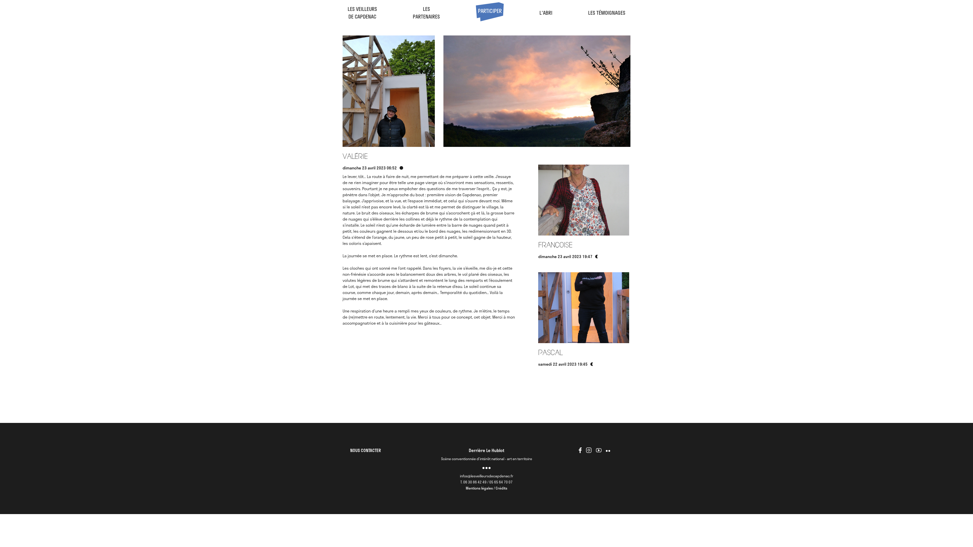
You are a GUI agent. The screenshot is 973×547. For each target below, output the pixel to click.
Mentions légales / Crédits (486, 488)
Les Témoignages (606, 12)
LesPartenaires (426, 12)
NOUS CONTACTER (365, 450)
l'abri (545, 12)
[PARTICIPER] (490, 19)
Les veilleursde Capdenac (362, 12)
